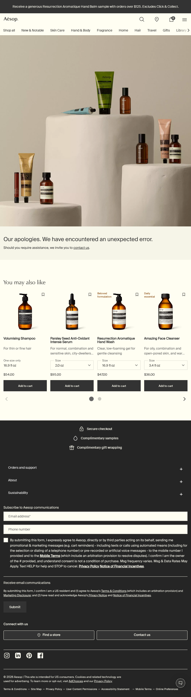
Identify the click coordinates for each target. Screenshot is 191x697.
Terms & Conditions (113, 591)
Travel (151, 30)
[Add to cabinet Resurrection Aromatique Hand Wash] (137, 294)
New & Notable (32, 30)
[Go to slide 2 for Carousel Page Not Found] (100, 399)
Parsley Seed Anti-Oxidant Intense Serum (69, 340)
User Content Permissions (81, 689)
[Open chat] (180, 683)
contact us (81, 248)
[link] (173, 19)
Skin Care (57, 30)
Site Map (36, 689)
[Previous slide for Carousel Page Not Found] (6, 399)
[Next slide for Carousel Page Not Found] (185, 399)
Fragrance (104, 30)
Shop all (9, 30)
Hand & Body (80, 30)
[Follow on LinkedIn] (18, 655)
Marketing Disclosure (17, 595)
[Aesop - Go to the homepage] (11, 19)
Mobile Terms (50, 556)
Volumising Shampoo (19, 338)
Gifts (166, 30)
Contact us (142, 635)
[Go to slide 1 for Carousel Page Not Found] (91, 399)
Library (181, 30)
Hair (138, 30)
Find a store (52, 635)
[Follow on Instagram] (6, 655)
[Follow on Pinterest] (29, 655)
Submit (14, 607)
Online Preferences (167, 689)
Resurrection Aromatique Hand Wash (116, 340)
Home (123, 30)
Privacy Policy (89, 566)
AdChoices (76, 681)
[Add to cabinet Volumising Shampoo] (43, 294)
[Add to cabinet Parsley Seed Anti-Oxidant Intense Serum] (90, 294)
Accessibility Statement (115, 689)
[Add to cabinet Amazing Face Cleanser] (184, 294)
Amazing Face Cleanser (162, 338)
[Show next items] (188, 30)
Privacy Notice (97, 595)
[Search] (142, 19)
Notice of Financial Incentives (122, 566)
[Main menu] (185, 19)
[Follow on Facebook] (40, 655)
